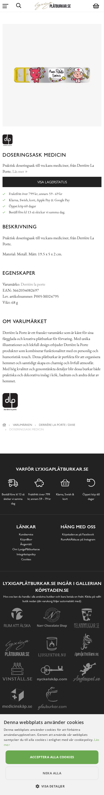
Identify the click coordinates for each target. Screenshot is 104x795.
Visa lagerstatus (52, 182)
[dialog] (52, 754)
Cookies (26, 559)
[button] (52, 786)
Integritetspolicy (26, 554)
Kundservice (26, 534)
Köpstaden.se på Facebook (78, 534)
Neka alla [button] (52, 773)
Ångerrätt (26, 544)
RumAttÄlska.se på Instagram (78, 539)
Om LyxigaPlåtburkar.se (26, 549)
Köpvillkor (26, 539)
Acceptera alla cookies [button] (52, 757)
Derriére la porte (33, 284)
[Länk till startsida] (4, 425)
